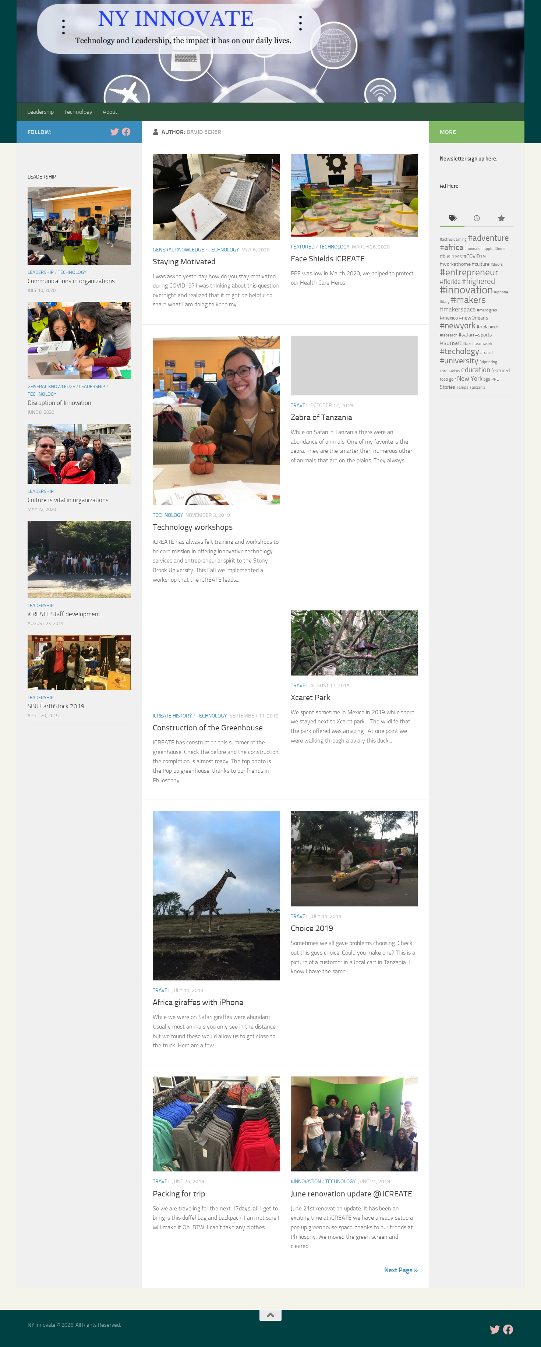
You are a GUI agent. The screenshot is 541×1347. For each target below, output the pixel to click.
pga (487, 379)
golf (452, 379)
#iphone (501, 292)
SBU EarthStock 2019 (56, 706)
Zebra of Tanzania (321, 417)
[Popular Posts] (501, 219)
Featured (303, 247)
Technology (78, 111)
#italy (444, 301)
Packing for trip (179, 1194)
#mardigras (487, 310)
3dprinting (488, 362)
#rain (494, 327)
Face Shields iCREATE (328, 259)
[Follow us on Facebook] (126, 131)
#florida (450, 281)
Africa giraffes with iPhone (198, 1002)
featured (500, 370)
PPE (495, 379)
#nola (483, 327)
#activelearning (453, 239)
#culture (480, 264)
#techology (459, 351)
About (110, 111)
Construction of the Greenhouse (208, 728)
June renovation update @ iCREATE (351, 1194)
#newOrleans (473, 318)
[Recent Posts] (476, 219)
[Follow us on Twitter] (114, 131)
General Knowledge (178, 250)
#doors (497, 264)
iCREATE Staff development (64, 614)
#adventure (488, 238)
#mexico (449, 318)
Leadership (40, 111)
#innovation (306, 1181)
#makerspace (458, 309)
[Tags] (452, 219)
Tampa (462, 387)
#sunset (451, 342)
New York (469, 378)
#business (451, 256)
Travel (299, 405)
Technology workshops (193, 527)
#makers (468, 300)
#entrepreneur (469, 272)
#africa (451, 247)
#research (448, 335)
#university (459, 361)
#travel (486, 352)
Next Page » (401, 1270)
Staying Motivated (184, 262)
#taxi (467, 343)
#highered (478, 281)
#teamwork (482, 343)
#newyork (457, 325)
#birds (500, 248)
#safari (466, 335)
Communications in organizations (71, 281)
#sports (483, 335)
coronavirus (450, 371)
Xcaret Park (310, 697)
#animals (472, 248)
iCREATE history (172, 716)
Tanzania (477, 387)
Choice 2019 (312, 928)
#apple (487, 248)
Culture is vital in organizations (68, 500)
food (444, 379)
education (475, 370)
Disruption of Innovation (59, 402)
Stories (447, 387)
